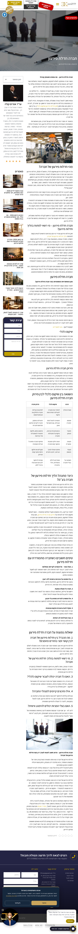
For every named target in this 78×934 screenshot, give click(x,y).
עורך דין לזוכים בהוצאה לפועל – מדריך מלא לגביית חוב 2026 (13, 266)
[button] (57, 4)
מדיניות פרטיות (50, 925)
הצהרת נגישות (28, 925)
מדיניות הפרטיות (11, 896)
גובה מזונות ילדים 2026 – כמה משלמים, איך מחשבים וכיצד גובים (13, 193)
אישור (44, 903)
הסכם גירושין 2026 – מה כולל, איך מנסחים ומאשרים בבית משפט (13, 217)
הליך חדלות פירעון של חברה (57, 236)
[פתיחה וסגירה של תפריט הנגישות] (4, 14)
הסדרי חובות (42, 806)
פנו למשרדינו (57, 327)
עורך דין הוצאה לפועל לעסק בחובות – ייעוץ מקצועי (13, 313)
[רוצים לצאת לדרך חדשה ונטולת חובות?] (73, 856)
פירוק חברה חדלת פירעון (46, 515)
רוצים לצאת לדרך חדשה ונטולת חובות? (43, 855)
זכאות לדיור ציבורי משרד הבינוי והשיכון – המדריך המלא (14, 290)
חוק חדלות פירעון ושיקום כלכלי (47, 106)
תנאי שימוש (39, 925)
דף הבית (74, 64)
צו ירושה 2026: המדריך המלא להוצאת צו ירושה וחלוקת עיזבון (15, 241)
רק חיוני (17, 903)
